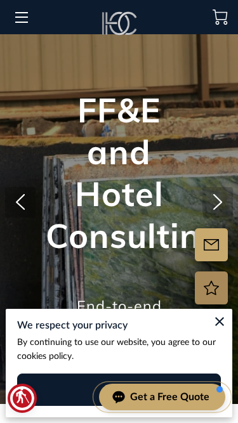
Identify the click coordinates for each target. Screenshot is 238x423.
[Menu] (20, 17)
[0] (220, 17)
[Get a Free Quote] (211, 244)
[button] (22, 398)
